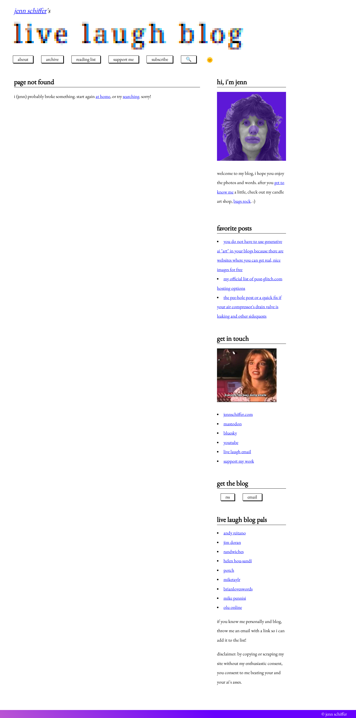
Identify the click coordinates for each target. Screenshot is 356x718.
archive (52, 59)
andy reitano (235, 533)
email (252, 497)
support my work (239, 461)
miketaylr (232, 579)
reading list (86, 59)
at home (103, 96)
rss (227, 497)
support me (123, 59)
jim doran (232, 542)
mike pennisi (235, 598)
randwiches (234, 552)
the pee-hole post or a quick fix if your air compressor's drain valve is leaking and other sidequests (249, 306)
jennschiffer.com (238, 414)
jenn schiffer (30, 10)
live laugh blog (130, 34)
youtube (231, 442)
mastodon (233, 424)
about (23, 59)
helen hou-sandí (238, 561)
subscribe (160, 59)
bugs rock (242, 201)
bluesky (230, 433)
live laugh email (237, 452)
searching (131, 96)
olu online (233, 607)
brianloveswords (238, 589)
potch (229, 570)
